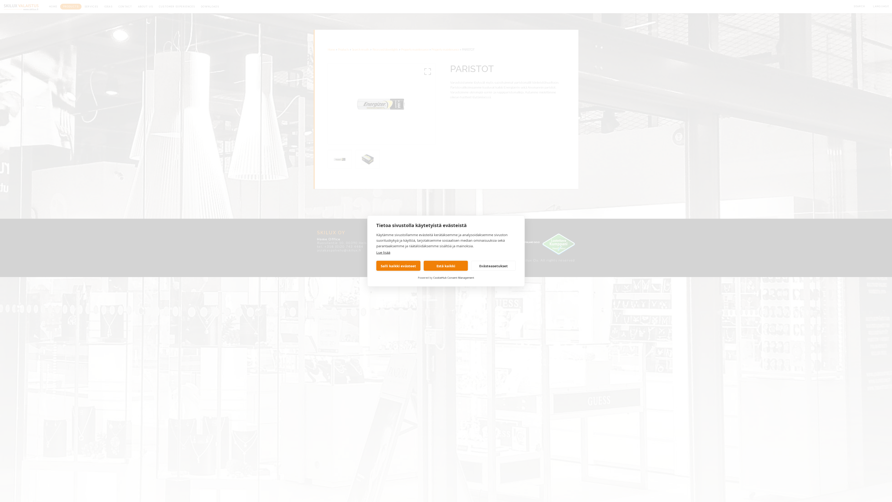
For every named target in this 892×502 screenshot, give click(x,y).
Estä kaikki (445, 266)
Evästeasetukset (493, 266)
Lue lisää (383, 252)
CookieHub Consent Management (453, 277)
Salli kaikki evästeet (398, 266)
